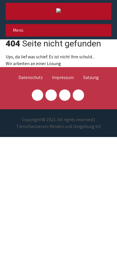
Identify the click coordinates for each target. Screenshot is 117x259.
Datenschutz (30, 78)
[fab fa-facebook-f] (37, 95)
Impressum (63, 78)
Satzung (91, 78)
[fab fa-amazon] (78, 95)
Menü (18, 30)
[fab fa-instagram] (51, 95)
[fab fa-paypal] (64, 95)
